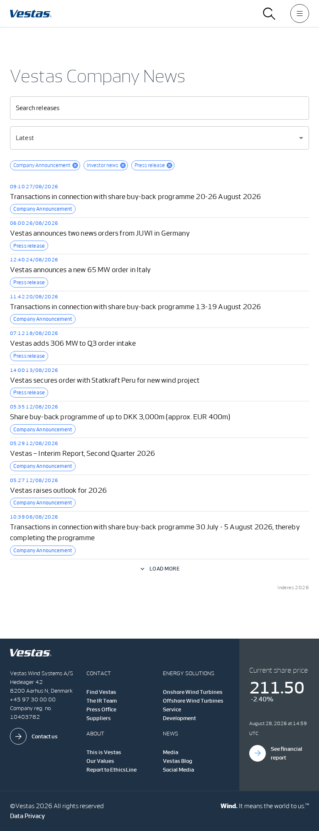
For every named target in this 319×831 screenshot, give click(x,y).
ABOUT (95, 733)
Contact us (45, 736)
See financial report (286, 753)
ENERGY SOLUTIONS (188, 673)
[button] (45, 165)
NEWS (170, 733)
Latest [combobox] (25, 137)
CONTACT (98, 673)
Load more (164, 568)
